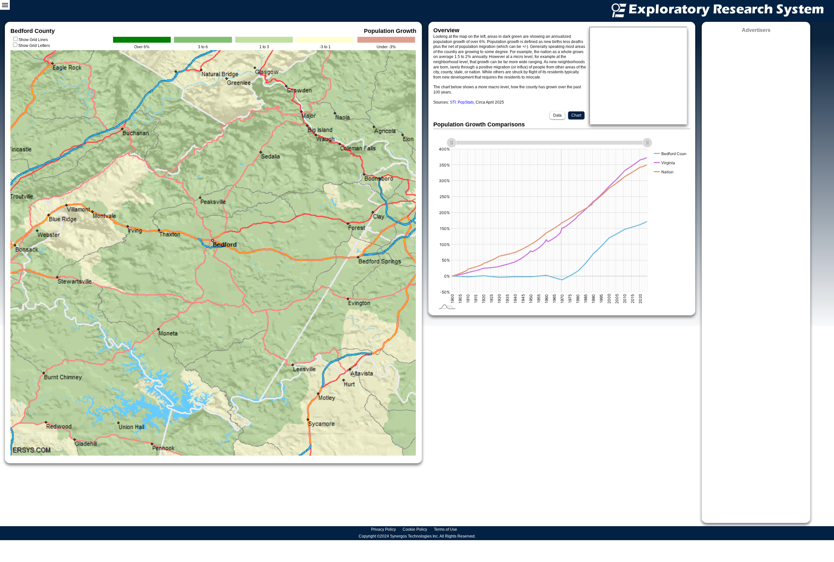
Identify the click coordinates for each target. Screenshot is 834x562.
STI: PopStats (462, 102)
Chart (576, 115)
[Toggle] (5, 5)
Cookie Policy (415, 529)
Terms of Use (446, 529)
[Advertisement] (756, 276)
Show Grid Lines (34, 39)
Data (557, 115)
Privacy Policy (384, 529)
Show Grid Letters (34, 45)
